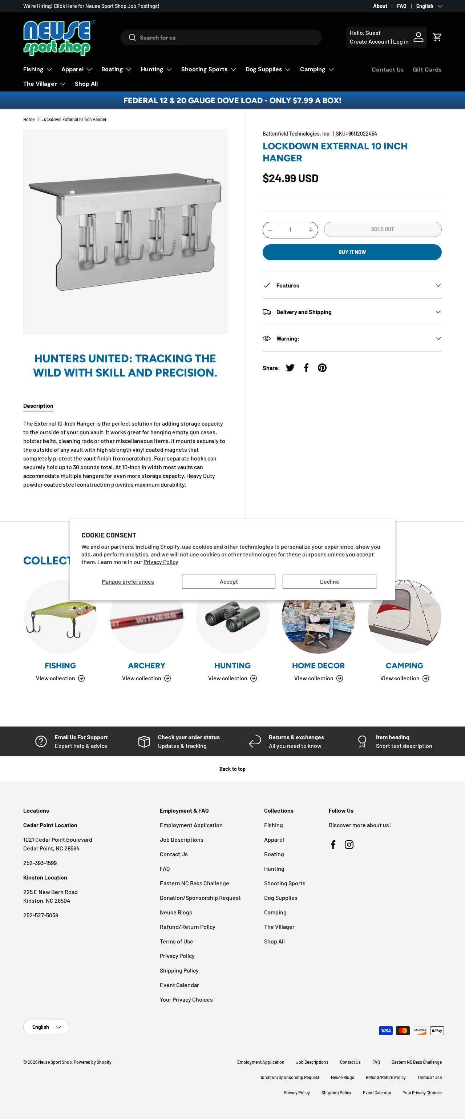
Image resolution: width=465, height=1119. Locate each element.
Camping (313, 69)
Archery (146, 665)
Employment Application (191, 824)
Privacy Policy (160, 561)
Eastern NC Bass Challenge (194, 882)
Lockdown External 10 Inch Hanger (73, 119)
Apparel (72, 69)
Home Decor (318, 665)
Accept (229, 581)
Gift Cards (427, 69)
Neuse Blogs (176, 912)
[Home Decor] (318, 617)
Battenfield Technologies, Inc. (297, 133)
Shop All (86, 84)
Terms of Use (176, 941)
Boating (112, 69)
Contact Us (388, 69)
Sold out (382, 229)
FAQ (402, 6)
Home (29, 119)
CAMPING (404, 665)
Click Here (65, 6)
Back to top (232, 769)
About (380, 6)
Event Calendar (179, 984)
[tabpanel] (125, 454)
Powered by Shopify (93, 1061)
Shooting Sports (204, 69)
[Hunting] (233, 617)
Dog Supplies (264, 69)
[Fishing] (60, 617)
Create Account (370, 41)
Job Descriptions (181, 839)
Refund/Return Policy (187, 926)
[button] (437, 37)
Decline (329, 581)
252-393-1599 (40, 862)
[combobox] (221, 37)
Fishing (33, 69)
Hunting (152, 69)
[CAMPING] (404, 617)
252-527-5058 (40, 914)
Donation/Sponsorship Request (200, 897)
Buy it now (352, 252)
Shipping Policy (179, 970)
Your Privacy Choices (186, 999)
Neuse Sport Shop (55, 1061)
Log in (401, 41)
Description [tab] (38, 405)
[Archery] (146, 617)
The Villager (40, 84)
